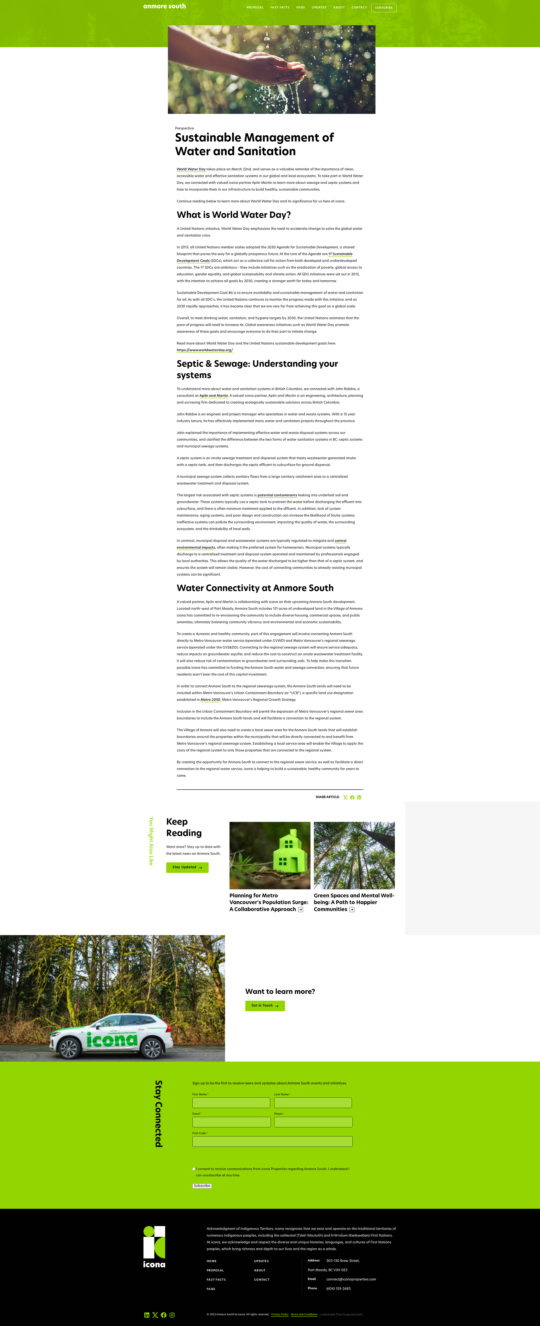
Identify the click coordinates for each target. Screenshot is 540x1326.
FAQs (300, 7)
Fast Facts (280, 7)
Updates (319, 7)
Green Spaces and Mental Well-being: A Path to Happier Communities (354, 903)
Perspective (184, 128)
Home (212, 1261)
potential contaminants (277, 495)
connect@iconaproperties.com (351, 1279)
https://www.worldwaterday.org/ (205, 350)
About (339, 7)
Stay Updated (184, 867)
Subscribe (384, 8)
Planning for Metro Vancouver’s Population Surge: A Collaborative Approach (269, 903)
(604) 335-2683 (338, 1289)
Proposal (255, 7)
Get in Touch (262, 1005)
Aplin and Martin (214, 396)
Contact (359, 7)
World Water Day (192, 169)
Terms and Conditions (304, 1314)
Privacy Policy (280, 1314)
